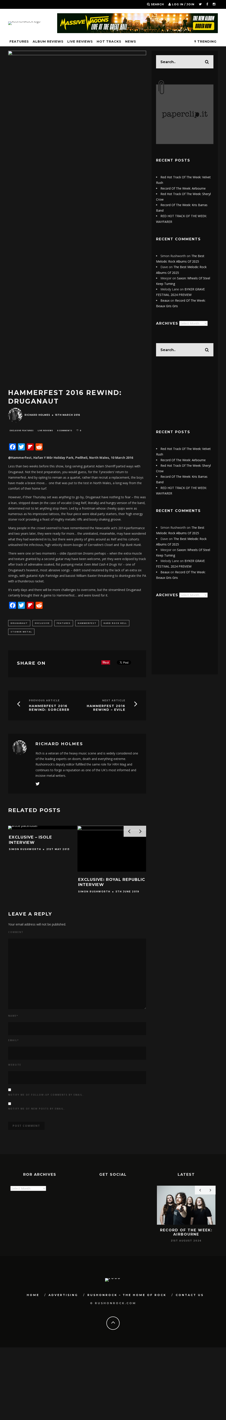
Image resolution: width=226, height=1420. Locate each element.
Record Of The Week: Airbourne (183, 188)
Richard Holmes (37, 415)
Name (13, 1015)
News (130, 41)
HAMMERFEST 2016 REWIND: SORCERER (49, 708)
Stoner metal (21, 631)
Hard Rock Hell (115, 623)
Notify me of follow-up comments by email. (46, 1094)
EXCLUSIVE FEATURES (22, 430)
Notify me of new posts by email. (36, 1108)
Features (64, 623)
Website (14, 1064)
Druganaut (19, 623)
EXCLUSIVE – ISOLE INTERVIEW (30, 840)
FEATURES (19, 41)
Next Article (113, 700)
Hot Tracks (109, 41)
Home (33, 1295)
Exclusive (42, 623)
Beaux (165, 300)
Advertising (63, 1295)
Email (13, 1040)
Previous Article (44, 700)
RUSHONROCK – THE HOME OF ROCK (126, 1295)
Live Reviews (80, 41)
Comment (15, 932)
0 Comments (64, 430)
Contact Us (190, 1295)
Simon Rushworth (25, 849)
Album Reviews (48, 41)
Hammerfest (87, 623)
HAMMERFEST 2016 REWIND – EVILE (106, 708)
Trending (206, 41)
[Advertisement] (184, 392)
